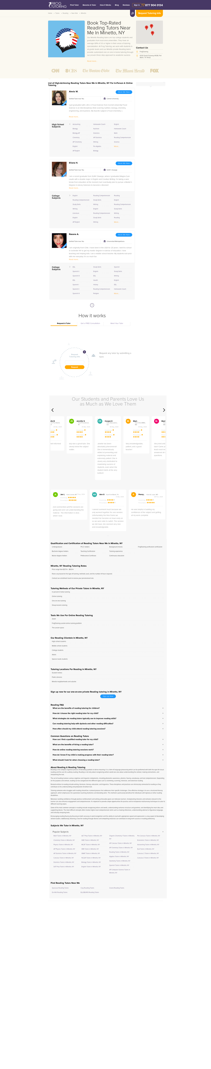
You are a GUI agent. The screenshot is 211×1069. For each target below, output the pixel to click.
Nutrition (96, 129)
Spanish (117, 267)
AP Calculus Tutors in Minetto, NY (120, 843)
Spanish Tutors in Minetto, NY (119, 865)
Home (50, 13)
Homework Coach (99, 124)
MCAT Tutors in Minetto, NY (90, 844)
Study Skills (77, 204)
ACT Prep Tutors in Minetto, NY (91, 836)
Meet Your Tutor (117, 323)
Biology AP (76, 133)
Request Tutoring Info (149, 13)
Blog (117, 5)
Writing (95, 142)
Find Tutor (74, 5)
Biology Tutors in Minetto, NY (91, 862)
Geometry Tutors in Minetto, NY (119, 861)
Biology (75, 129)
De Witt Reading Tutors (59, 892)
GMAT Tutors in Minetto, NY (90, 853)
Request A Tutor (63, 323)
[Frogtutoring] (57, 5)
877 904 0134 (154, 5)
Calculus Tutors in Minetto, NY (63, 858)
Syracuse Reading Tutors (60, 888)
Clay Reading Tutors (87, 888)
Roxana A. (74, 234)
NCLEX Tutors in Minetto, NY (91, 858)
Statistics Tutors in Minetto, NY (63, 862)
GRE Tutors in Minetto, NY (90, 849)
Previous (52, 410)
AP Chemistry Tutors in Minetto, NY (121, 848)
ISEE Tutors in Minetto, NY (90, 840)
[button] (152, 33)
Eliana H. (73, 163)
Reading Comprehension (122, 137)
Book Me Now (124, 92)
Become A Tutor (89, 5)
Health (95, 280)
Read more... (92, 61)
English (75, 146)
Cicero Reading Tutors (116, 888)
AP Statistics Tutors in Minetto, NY (64, 853)
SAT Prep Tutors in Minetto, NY (63, 867)
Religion (96, 293)
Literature (76, 213)
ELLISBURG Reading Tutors (90, 892)
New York (74, 13)
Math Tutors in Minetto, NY (62, 836)
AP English (76, 151)
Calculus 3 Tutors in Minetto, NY (148, 858)
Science (116, 142)
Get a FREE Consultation (90, 323)
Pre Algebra (97, 146)
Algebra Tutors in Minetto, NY (119, 856)
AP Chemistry (77, 142)
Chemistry (76, 137)
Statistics (96, 133)
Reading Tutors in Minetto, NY (119, 852)
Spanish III (76, 276)
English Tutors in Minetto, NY (91, 867)
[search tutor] (132, 13)
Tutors (57, 13)
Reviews (126, 5)
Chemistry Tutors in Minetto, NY (64, 840)
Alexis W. (73, 92)
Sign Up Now (108, 696)
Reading (65, 13)
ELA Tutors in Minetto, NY (145, 849)
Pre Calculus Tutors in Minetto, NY (148, 836)
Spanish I (76, 284)
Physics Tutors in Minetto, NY (63, 844)
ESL (74, 267)
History (95, 284)
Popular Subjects (61, 832)
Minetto (83, 13)
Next (164, 410)
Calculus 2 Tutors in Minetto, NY (148, 853)
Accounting (76, 124)
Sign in (137, 5)
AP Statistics (97, 137)
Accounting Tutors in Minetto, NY (148, 844)
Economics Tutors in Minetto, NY (148, 840)
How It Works (105, 5)
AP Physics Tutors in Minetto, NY (64, 849)
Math (115, 133)
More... (116, 146)
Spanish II (76, 271)
